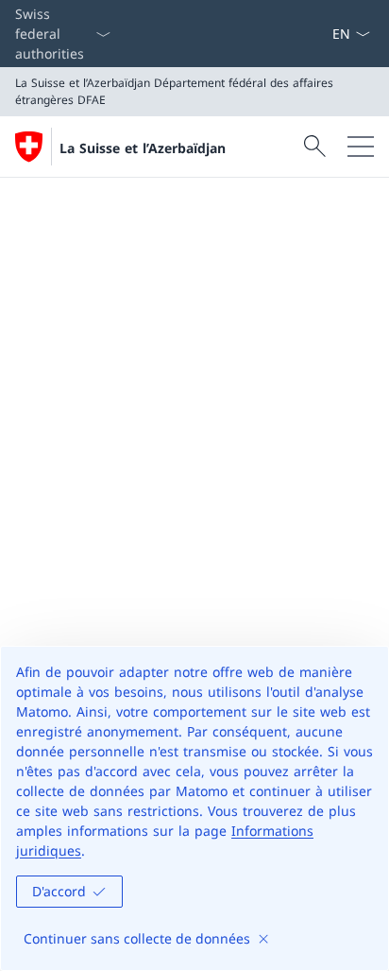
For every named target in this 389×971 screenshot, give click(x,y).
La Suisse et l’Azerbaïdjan (142, 148)
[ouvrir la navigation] (360, 146)
